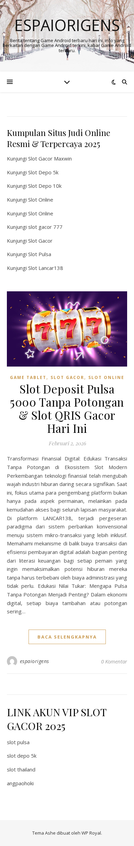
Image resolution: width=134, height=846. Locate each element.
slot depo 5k (21, 755)
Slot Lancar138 (45, 267)
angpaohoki (20, 783)
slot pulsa (18, 742)
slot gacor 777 (45, 226)
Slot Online (40, 199)
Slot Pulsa (39, 254)
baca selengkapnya (67, 637)
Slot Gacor (40, 240)
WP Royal (91, 833)
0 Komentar (114, 661)
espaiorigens (34, 661)
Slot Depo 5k (43, 172)
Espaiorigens (67, 25)
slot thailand (21, 769)
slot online (106, 377)
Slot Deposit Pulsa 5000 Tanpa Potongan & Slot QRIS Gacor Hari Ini (67, 408)
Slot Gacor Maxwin (50, 158)
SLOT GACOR (67, 377)
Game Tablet (28, 377)
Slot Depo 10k (45, 185)
